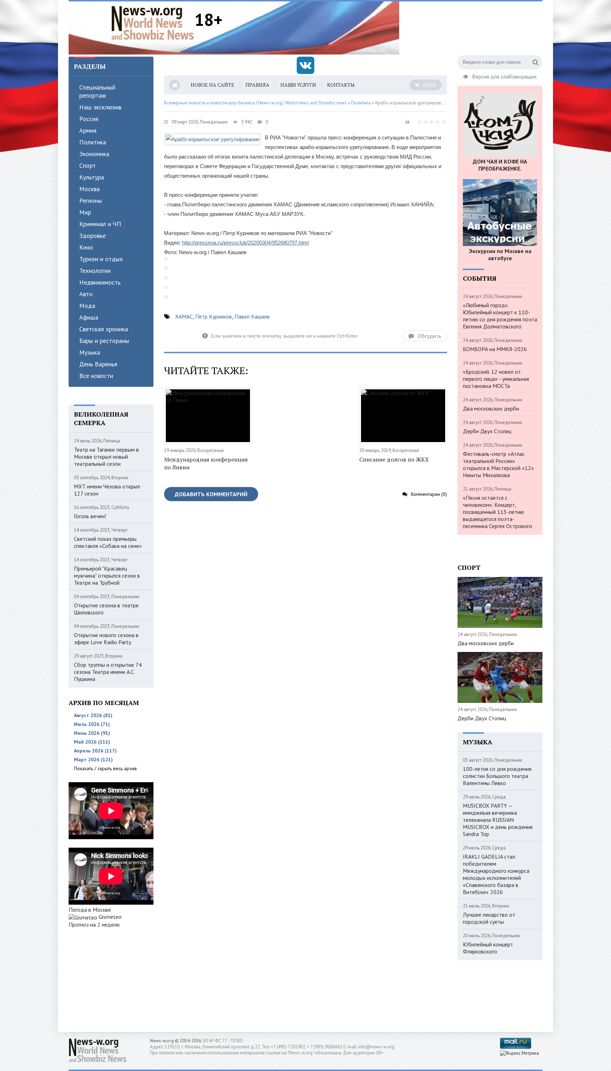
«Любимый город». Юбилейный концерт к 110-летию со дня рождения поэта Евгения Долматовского (500, 316)
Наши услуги (298, 84)
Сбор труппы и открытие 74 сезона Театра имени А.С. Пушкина (108, 671)
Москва (89, 189)
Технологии (95, 271)
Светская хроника (103, 329)
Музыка (89, 352)
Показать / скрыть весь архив (105, 768)
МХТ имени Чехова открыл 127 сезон (107, 490)
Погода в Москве (90, 909)
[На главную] (152, 22)
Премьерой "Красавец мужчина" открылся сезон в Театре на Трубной (107, 575)
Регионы (90, 200)
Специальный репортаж (97, 91)
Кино (86, 247)
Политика (92, 142)
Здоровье (92, 235)
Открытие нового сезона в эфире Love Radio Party (106, 638)
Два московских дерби (491, 408)
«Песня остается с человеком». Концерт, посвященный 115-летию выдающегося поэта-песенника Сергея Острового (497, 511)
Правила (257, 84)
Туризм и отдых (101, 259)
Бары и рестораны (104, 341)
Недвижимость (100, 282)
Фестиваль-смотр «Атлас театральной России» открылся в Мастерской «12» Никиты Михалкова (498, 464)
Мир (85, 212)
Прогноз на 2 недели (94, 924)
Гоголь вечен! (90, 516)
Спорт (87, 165)
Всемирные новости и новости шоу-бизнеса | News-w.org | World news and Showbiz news (255, 103)
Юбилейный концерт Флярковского (488, 948)
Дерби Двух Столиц (487, 431)
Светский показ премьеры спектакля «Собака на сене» (108, 542)
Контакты (341, 84)
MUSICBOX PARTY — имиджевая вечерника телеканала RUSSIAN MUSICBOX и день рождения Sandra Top (498, 819)
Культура (91, 177)
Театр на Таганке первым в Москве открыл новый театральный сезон (106, 456)
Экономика (94, 154)
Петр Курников (213, 316)
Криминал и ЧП (100, 224)
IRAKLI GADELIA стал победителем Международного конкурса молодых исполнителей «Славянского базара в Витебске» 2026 (496, 874)
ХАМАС (184, 316)
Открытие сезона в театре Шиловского (106, 609)
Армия (88, 130)
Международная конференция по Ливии (206, 463)
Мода (87, 306)
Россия (88, 119)
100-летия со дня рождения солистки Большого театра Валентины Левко (497, 775)
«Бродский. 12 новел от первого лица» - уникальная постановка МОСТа (496, 378)
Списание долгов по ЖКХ (394, 459)
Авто (86, 294)
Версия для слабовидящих (504, 76)
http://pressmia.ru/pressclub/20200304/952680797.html (245, 243)
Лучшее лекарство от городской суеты (489, 918)
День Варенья (98, 364)
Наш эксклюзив (100, 107)
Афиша (88, 317)
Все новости (96, 376)
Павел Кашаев (252, 316)
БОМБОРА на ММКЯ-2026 (495, 349)
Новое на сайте (212, 84)
